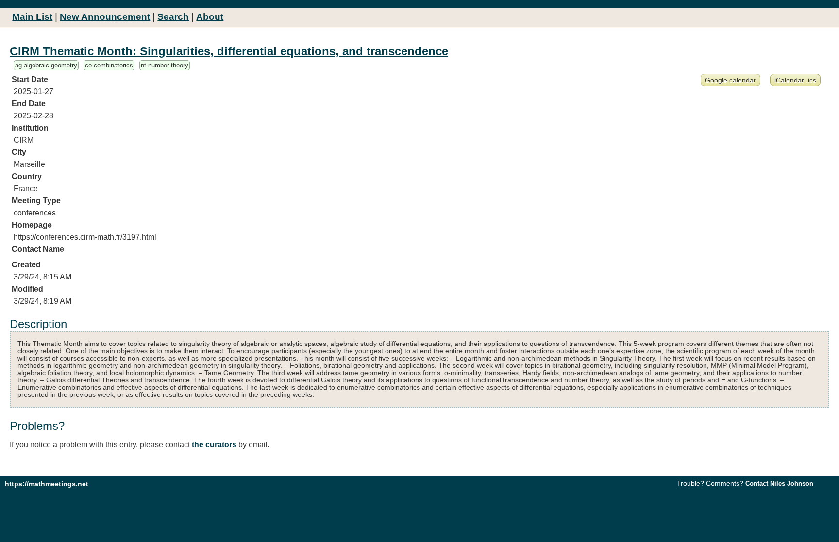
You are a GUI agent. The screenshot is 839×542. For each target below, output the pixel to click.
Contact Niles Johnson (779, 483)
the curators (214, 445)
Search (173, 17)
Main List (32, 17)
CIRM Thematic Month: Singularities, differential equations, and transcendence (229, 51)
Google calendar (730, 80)
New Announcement (105, 17)
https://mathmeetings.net (46, 484)
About (209, 17)
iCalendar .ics (795, 80)
